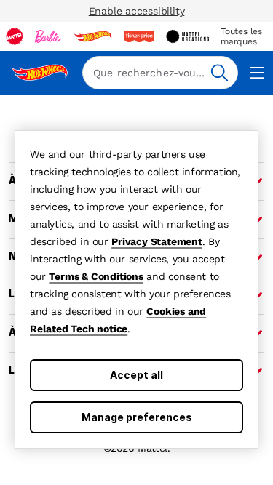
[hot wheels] (92, 36)
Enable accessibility (137, 11)
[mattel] (14, 36)
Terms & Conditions (96, 276)
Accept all (136, 375)
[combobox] (160, 72)
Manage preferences (137, 417)
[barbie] (48, 36)
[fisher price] (139, 36)
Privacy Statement (156, 241)
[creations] (187, 36)
